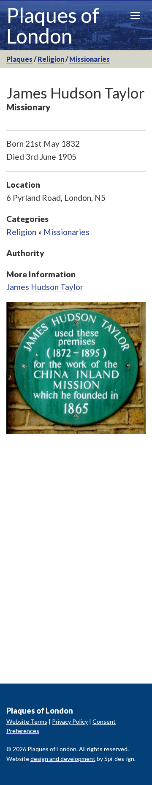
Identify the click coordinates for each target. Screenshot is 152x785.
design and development (62, 758)
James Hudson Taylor (44, 287)
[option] (76, 368)
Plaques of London (52, 25)
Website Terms (26, 721)
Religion (51, 59)
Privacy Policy (70, 721)
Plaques (19, 59)
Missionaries (89, 59)
